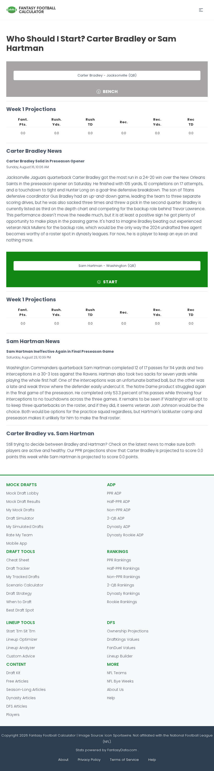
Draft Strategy (19, 593)
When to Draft (19, 601)
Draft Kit (13, 672)
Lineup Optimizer (21, 639)
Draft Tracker (18, 568)
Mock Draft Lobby (22, 493)
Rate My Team (19, 535)
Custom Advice (20, 656)
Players (13, 714)
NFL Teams (117, 672)
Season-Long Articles (26, 689)
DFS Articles (16, 706)
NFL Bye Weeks (120, 681)
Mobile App (16, 543)
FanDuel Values (121, 647)
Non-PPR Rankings (123, 576)
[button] (201, 10)
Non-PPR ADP (118, 510)
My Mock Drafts (20, 510)
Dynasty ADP (118, 526)
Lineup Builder (120, 656)
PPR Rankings (119, 560)
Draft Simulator (20, 518)
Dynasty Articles (21, 698)
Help (111, 698)
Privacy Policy (89, 759)
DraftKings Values (123, 639)
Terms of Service (124, 759)
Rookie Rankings (122, 601)
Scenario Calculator (24, 585)
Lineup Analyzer (20, 647)
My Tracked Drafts (22, 576)
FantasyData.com (122, 750)
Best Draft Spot (20, 610)
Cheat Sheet (17, 560)
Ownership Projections (127, 631)
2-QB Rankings (120, 585)
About (63, 759)
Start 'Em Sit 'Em (20, 631)
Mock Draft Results (23, 501)
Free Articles (17, 681)
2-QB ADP (115, 518)
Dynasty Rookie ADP (125, 535)
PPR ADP (114, 493)
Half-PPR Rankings (123, 568)
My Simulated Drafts (24, 526)
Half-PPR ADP (118, 501)
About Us (115, 689)
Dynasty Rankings (123, 593)
